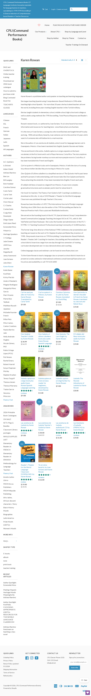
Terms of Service (8, 672)
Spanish (6, 146)
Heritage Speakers (10, 234)
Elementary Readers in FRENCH (7, 446)
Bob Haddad (8, 184)
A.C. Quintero (8, 162)
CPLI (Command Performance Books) (17, 35)
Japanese (6, 138)
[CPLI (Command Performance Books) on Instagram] (31, 658)
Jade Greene (8, 241)
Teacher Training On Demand (76, 45)
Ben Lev (6, 176)
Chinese (6, 120)
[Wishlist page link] (39, 25)
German (6, 131)
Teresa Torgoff (9, 378)
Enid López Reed (9, 223)
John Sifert (7, 263)
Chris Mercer (8, 202)
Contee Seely (8, 209)
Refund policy (7, 676)
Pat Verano (7, 357)
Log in (53, 9)
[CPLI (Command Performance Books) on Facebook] (27, 658)
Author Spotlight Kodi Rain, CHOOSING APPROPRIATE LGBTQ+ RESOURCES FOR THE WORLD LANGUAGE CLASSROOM (10, 612)
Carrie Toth (7, 194)
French (6, 127)
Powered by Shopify (10, 688)
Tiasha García (8, 389)
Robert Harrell (9, 364)
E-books (6, 553)
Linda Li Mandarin (10, 281)
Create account (61, 9)
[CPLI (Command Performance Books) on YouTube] (36, 658)
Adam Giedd (8, 169)
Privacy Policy (8, 660)
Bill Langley (7, 180)
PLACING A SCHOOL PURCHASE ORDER (69, 25)
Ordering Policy (8, 657)
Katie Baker (7, 270)
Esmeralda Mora (9, 227)
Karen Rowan (8, 266)
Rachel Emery (8, 361)
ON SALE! (7, 419)
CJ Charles (7, 205)
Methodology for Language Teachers (10, 466)
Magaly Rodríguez (10, 285)
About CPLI (55, 32)
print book (7, 564)
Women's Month (9, 528)
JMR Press (7, 245)
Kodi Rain (7, 274)
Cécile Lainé (7, 198)
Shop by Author (53, 38)
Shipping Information (10, 669)
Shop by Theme (68, 38)
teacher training (9, 568)
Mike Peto (7, 319)
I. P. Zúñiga (7, 238)
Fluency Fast (8, 400)
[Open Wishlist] (87, 692)
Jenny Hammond (9, 255)
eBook (5, 557)
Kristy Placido (8, 277)
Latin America (8, 518)
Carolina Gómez (9, 187)
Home (47, 25)
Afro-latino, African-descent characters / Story (10, 500)
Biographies (8, 514)
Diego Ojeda (8, 220)
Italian (5, 135)
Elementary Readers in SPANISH (7, 456)
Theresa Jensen (9, 382)
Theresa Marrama (10, 386)
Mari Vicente (8, 295)
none (5, 561)
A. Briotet (7, 165)
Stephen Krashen (9, 375)
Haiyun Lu (7, 230)
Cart (46, 9)
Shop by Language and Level (75, 32)
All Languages (8, 149)
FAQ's (5, 541)
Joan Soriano (8, 259)
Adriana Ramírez (9, 173)
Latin (5, 142)
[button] (43, 346)
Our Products (40, 32)
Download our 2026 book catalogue (8, 84)
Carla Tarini (7, 191)
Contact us (82, 38)
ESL (4, 124)
